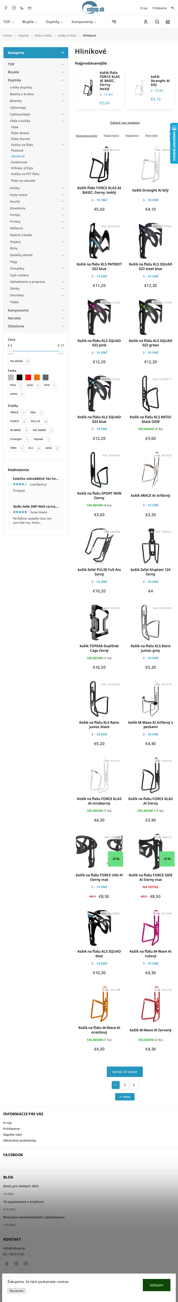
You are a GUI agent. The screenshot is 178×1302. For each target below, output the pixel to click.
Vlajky (14, 302)
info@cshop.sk (14, 1248)
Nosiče (15, 201)
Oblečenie (16, 326)
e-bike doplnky (21, 87)
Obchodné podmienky (19, 1140)
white (16, 394)
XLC (34, 448)
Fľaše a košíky (20, 121)
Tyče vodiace (19, 275)
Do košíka (88, 167)
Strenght (19, 439)
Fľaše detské (20, 133)
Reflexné (16, 228)
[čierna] (20, 377)
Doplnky (14, 80)
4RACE (17, 412)
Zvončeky (17, 295)
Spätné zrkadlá (21, 235)
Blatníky (16, 101)
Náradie (14, 318)
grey (32, 385)
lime (49, 385)
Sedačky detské (21, 255)
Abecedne (151, 135)
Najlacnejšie (111, 135)
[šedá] (47, 377)
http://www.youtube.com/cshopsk (26, 1263)
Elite (36, 412)
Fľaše (14, 127)
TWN (16, 448)
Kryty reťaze (18, 195)
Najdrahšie (132, 135)
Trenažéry (17, 268)
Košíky (15, 188)
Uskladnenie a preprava (27, 282)
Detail (109, 167)
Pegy (13, 262)
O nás (143, 8)
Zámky (15, 288)
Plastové (17, 150)
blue (15, 385)
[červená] (29, 377)
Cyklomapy (18, 107)
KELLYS (39, 421)
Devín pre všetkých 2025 (21, 1186)
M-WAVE (18, 430)
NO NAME (42, 430)
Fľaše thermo (20, 139)
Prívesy (15, 221)
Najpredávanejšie (86, 135)
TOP (11, 64)
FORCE (17, 421)
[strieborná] (12, 377)
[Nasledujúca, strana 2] (125, 1085)
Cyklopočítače (20, 114)
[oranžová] (38, 377)
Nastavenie (16, 1290)
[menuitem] (10, 22)
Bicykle (13, 72)
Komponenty (18, 310)
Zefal (51, 448)
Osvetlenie (17, 208)
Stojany (15, 242)
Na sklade (19, 361)
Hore (126, 1097)
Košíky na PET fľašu (25, 174)
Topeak (41, 439)
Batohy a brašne (22, 94)
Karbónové (19, 162)
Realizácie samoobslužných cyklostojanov (33, 1217)
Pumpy (15, 215)
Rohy (13, 248)
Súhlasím (156, 1285)
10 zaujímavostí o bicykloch (23, 1202)
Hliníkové (18, 156)
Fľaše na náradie (23, 180)
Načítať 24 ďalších (124, 1072)
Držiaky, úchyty (22, 168)
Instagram (14, 7)
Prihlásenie (160, 8)
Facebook (5, 7)
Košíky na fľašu (22, 145)
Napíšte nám (12, 1134)
